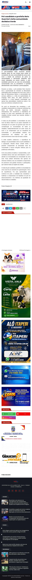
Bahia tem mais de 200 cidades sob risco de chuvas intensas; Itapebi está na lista (15, 545)
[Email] (21, 208)
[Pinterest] (14, 208)
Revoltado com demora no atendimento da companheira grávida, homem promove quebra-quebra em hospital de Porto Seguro (19, 502)
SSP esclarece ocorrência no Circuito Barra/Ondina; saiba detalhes (19, 553)
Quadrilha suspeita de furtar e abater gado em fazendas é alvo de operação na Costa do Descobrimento (19, 511)
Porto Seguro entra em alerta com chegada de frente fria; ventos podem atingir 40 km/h (16, 531)
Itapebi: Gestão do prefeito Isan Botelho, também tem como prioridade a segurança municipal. (18, 561)
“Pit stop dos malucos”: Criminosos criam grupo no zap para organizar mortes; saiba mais (19, 568)
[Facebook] (7, 208)
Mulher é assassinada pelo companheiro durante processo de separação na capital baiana (19, 518)
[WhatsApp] (17, 208)
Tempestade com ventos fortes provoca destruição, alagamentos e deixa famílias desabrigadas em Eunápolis (14, 538)
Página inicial (5, 13)
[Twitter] (10, 208)
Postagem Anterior (7, 250)
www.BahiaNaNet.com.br (17, 576)
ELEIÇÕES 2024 (12, 13)
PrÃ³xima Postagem (24, 250)
